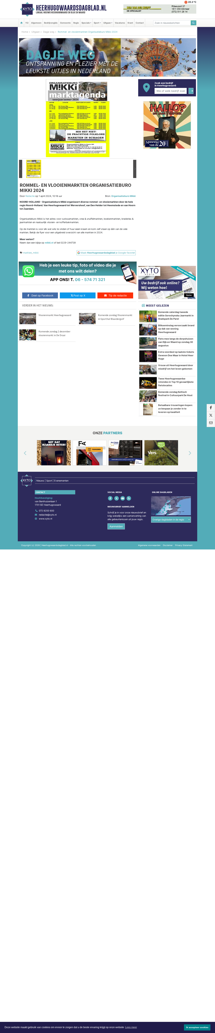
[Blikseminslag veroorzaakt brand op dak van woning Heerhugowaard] (148, 330)
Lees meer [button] (131, 1027)
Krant (130, 23)
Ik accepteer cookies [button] (197, 1027)
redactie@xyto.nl (48, 514)
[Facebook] (111, 498)
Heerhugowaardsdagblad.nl (71, 8)
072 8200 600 (46, 510)
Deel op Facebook (42, 295)
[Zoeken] (193, 22)
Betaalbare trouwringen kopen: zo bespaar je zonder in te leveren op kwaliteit (175, 408)
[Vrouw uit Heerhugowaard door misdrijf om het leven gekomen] (148, 370)
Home (25, 31)
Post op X (79, 295)
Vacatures (120, 23)
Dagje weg (48, 31)
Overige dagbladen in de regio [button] (168, 519)
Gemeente (65, 23)
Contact (140, 23)
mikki (36, 252)
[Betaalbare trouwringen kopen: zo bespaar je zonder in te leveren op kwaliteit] (148, 409)
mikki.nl (49, 242)
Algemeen (36, 23)
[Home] (21, 23)
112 (26, 23)
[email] (211, 423)
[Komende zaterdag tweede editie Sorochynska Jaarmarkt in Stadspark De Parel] (148, 316)
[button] (20, 169)
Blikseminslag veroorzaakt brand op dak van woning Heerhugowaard (176, 328)
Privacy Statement (183, 545)
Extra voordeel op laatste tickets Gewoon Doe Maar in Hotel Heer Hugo (176, 355)
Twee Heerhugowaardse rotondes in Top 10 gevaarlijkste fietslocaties (176, 382)
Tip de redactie (118, 295)
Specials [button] (86, 23)
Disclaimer (168, 545)
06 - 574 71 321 (90, 279)
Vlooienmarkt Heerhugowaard (55, 315)
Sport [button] (96, 23)
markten (27, 252)
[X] (117, 498)
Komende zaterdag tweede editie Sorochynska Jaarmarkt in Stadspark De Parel (176, 315)
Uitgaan (35, 31)
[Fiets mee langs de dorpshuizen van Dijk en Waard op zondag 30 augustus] (148, 343)
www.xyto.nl (45, 518)
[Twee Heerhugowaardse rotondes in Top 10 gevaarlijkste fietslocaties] (148, 383)
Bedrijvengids (50, 23)
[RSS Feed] (129, 498)
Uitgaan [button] (107, 23)
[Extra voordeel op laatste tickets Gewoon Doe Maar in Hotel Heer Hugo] (148, 356)
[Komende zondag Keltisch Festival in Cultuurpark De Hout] (148, 396)
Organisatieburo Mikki (123, 196)
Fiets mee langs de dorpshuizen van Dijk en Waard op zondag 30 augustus (175, 342)
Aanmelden (116, 526)
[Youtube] (123, 498)
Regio (76, 23)
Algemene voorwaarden (149, 545)
